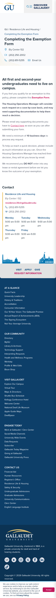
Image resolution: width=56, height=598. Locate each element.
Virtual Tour (9, 388)
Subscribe (9, 445)
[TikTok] (6, 567)
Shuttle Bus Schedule (14, 395)
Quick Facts (9, 292)
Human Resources (13, 475)
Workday (8, 361)
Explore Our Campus (14, 384)
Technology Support (13, 349)
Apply (28, 269)
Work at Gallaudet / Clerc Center (19, 429)
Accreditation (10, 304)
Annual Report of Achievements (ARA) (21, 315)
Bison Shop (9, 369)
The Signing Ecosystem (15, 319)
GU (6, 29)
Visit (19, 269)
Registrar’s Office (12, 479)
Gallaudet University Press (16, 457)
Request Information (28, 273)
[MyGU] (6, 559)
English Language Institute (16, 507)
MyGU (7, 342)
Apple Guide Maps (13, 411)
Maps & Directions (12, 391)
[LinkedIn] (42, 559)
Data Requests (11, 441)
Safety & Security (12, 487)
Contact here (17, 125)
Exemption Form (40, 97)
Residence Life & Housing (16, 483)
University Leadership (14, 296)
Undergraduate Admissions (17, 491)
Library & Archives (12, 346)
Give (37, 269)
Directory (8, 338)
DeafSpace (9, 415)
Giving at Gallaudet (13, 453)
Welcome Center (12, 403)
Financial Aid (10, 471)
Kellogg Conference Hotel (16, 399)
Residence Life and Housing (24, 29)
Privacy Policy (22, 595)
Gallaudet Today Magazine (16, 449)
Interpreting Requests (14, 353)
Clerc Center (10, 503)
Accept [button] (48, 589)
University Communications (17, 499)
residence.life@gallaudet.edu (20, 203)
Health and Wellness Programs (18, 357)
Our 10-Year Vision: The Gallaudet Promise (23, 311)
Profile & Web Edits (13, 365)
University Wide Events (15, 437)
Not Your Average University (17, 323)
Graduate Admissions (14, 495)
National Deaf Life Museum (16, 407)
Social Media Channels (14, 433)
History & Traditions (13, 300)
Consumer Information (14, 308)
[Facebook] (35, 559)
